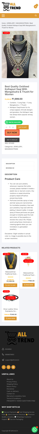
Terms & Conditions (14, 398)
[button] (35, 430)
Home (4, 23)
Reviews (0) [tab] (10, 168)
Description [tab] (10, 163)
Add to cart (22, 127)
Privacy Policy (12, 382)
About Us (10, 379)
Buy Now (12, 132)
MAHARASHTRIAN (22, 23)
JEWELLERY (11, 23)
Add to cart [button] (11, 285)
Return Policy (11, 386)
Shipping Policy (12, 384)
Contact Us (11, 394)
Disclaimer (10, 389)
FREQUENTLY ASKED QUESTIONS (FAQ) (21, 401)
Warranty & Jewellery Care (16, 396)
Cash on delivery (13, 391)
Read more (29, 285)
